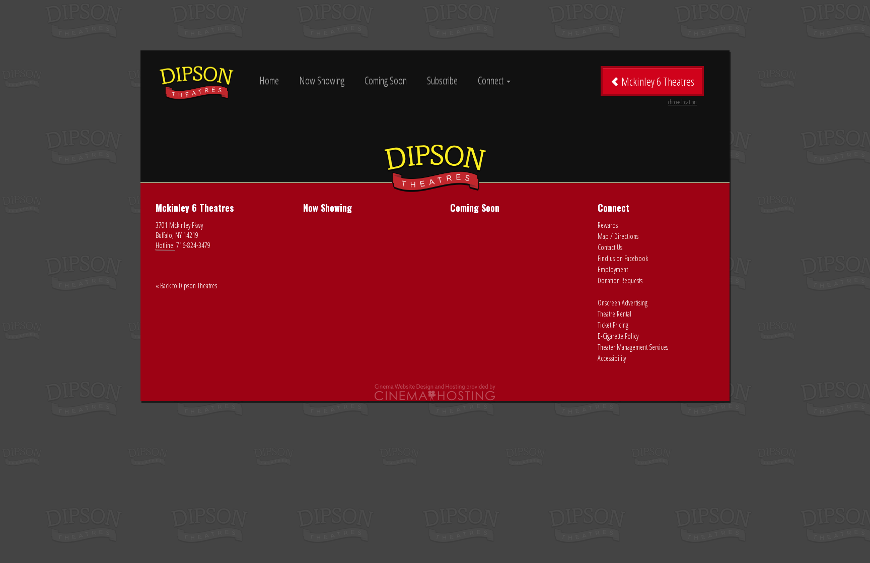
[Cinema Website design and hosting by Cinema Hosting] (435, 392)
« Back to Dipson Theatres (186, 285)
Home (269, 80)
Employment (613, 269)
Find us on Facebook (623, 258)
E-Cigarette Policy (618, 336)
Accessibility (612, 358)
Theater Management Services (633, 347)
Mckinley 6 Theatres (658, 85)
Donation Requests (620, 280)
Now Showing (321, 80)
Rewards (608, 225)
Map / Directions (618, 236)
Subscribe (442, 80)
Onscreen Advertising (622, 302)
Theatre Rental (614, 314)
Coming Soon (386, 80)
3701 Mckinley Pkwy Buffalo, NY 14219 (179, 230)
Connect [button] (491, 80)
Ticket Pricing (613, 325)
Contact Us (610, 247)
